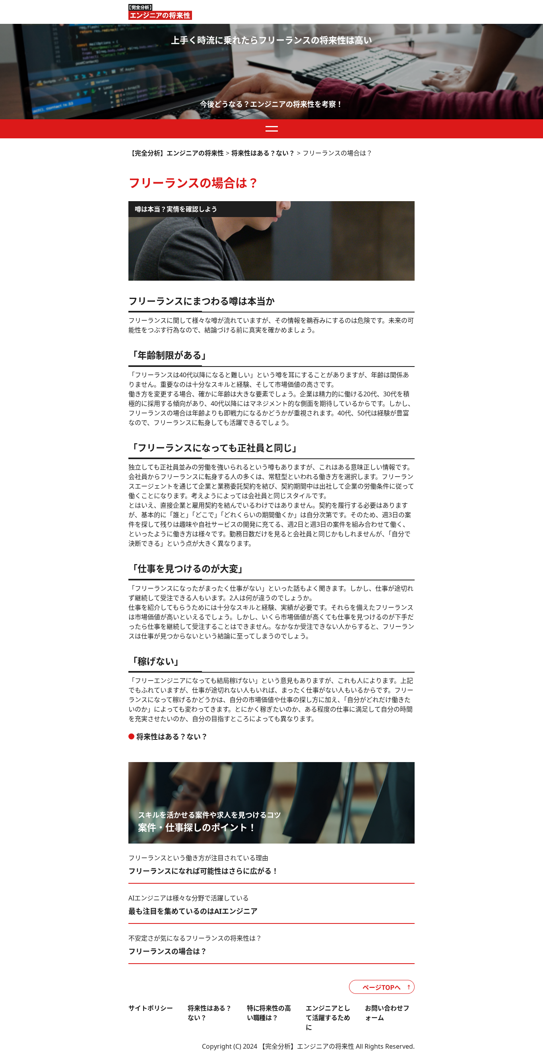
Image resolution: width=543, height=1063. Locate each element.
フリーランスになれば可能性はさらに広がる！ (203, 871)
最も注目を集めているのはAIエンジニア (193, 911)
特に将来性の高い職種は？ (269, 1013)
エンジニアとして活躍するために (328, 1018)
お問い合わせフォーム (387, 1013)
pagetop (382, 987)
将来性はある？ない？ (172, 736)
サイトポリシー (150, 1008)
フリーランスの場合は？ (167, 951)
